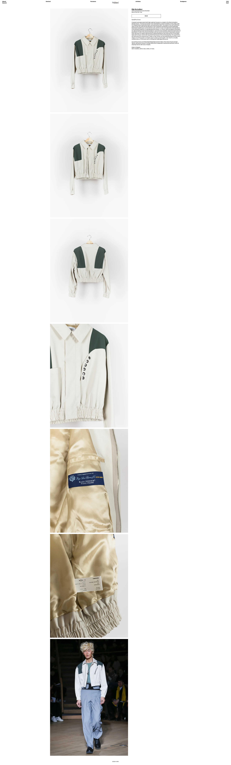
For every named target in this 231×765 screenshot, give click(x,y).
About (4, 1)
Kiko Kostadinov (137, 9)
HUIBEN (117, 761)
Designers (183, 1)
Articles (138, 1)
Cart (227, 3)
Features (93, 1)
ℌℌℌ (227, 1)
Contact (48, 1)
